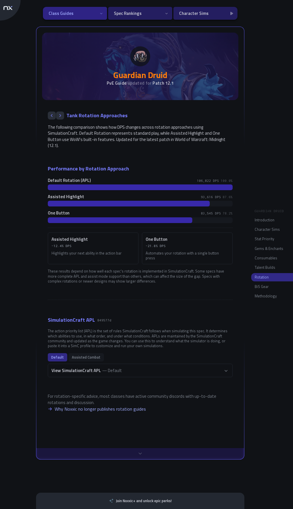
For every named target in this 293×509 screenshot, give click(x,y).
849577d (104, 320)
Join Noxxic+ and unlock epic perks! (144, 501)
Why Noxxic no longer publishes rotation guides (100, 408)
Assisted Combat (86, 357)
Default (57, 357)
